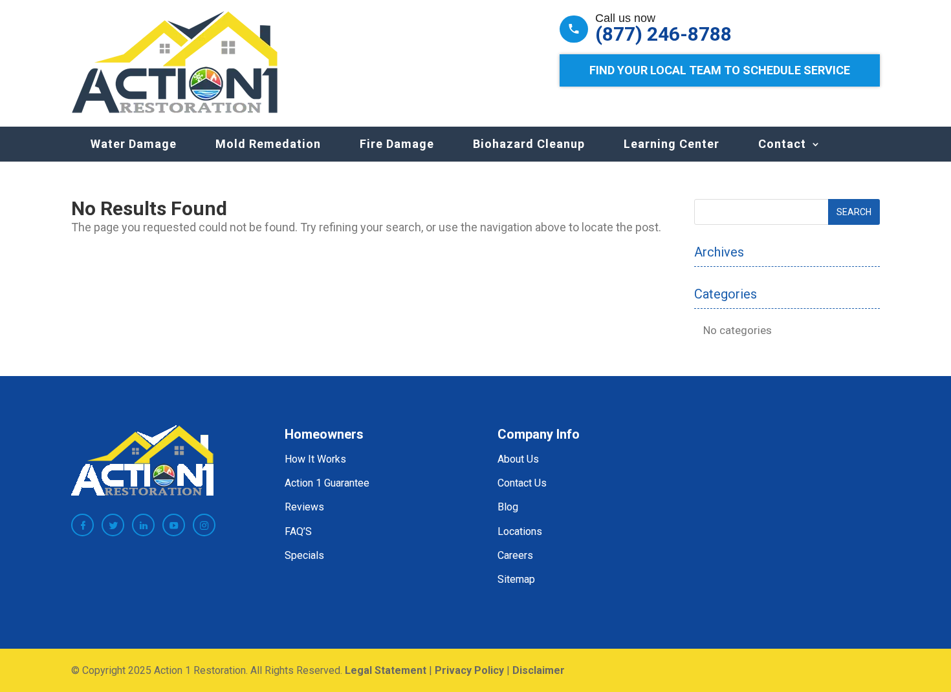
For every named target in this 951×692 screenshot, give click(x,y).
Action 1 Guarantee (327, 483)
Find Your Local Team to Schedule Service (719, 70)
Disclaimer (538, 670)
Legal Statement (385, 670)
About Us (518, 459)
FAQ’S (298, 531)
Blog (507, 507)
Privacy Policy (469, 670)
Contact (782, 144)
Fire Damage (397, 144)
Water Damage (134, 144)
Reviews (304, 507)
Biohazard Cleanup (529, 144)
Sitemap (516, 579)
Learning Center (671, 144)
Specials (304, 555)
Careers (515, 555)
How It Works (315, 459)
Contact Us (522, 483)
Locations (519, 531)
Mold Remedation (268, 144)
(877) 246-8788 (663, 34)
